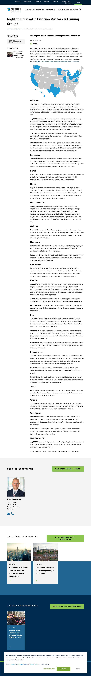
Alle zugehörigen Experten (68, 469)
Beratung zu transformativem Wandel (15, 41)
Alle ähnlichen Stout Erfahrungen (65, 538)
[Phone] (12, 513)
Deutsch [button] (68, 3)
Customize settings (49, 668)
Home (8, 29)
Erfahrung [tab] (51, 9)
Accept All (63, 668)
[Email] (8, 513)
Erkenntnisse (14, 29)
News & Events (27, 1)
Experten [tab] (74, 9)
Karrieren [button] (37, 1)
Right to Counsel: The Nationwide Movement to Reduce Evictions (57, 62)
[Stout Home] (15, 10)
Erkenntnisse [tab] (63, 9)
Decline (78, 668)
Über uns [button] (17, 1)
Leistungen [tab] (30, 9)
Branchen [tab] (40, 9)
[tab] (15, 10)
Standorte (46, 1)
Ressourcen (55, 1)
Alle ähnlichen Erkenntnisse (67, 606)
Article (21, 29)
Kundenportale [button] (65, 1)
